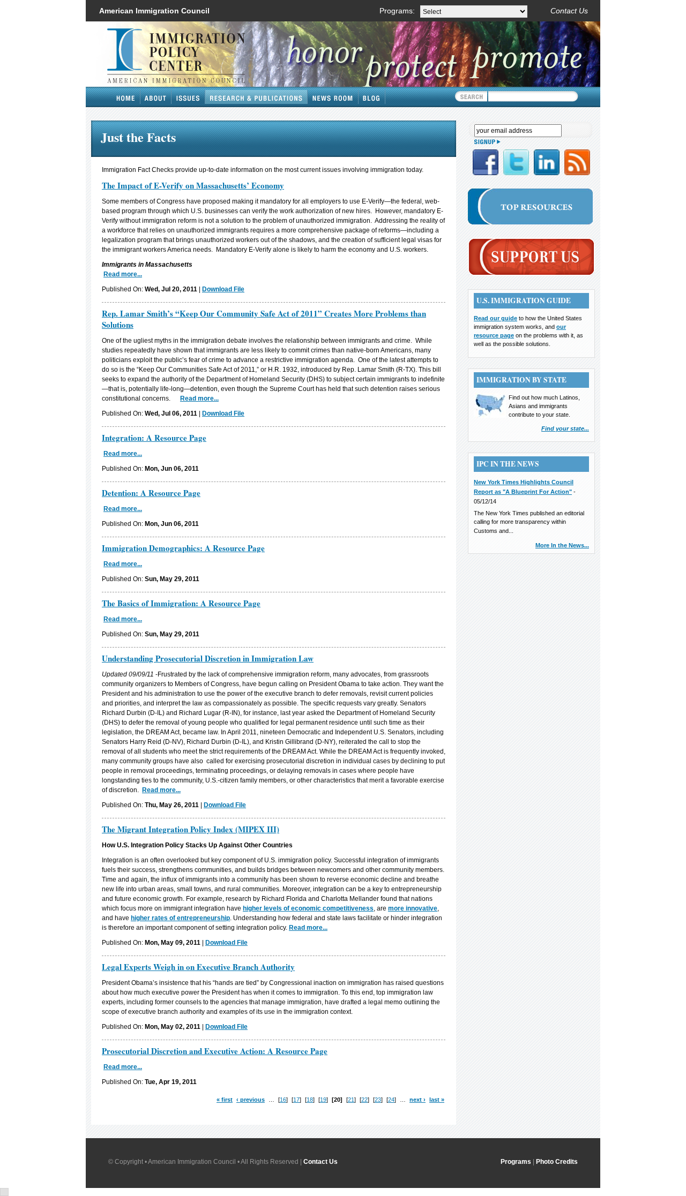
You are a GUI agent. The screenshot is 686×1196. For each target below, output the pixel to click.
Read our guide (495, 318)
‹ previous (250, 1099)
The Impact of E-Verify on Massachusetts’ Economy (193, 185)
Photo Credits (557, 1161)
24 (391, 1099)
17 (296, 1099)
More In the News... (562, 545)
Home (125, 97)
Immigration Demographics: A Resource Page (183, 548)
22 (364, 1099)
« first (225, 1099)
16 (283, 1099)
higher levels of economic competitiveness (308, 908)
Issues (188, 97)
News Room (333, 97)
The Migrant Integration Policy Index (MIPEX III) (190, 829)
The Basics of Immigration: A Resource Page (181, 603)
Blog (372, 97)
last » (436, 1099)
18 (310, 1099)
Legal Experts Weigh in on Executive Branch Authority (198, 967)
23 (378, 1099)
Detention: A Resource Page (151, 493)
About (156, 97)
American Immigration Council (154, 10)
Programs (516, 1161)
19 (323, 1099)
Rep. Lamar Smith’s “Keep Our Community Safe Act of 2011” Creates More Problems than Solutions (264, 318)
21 (351, 1099)
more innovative (412, 908)
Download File (223, 289)
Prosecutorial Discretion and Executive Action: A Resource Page (214, 1051)
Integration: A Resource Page (154, 437)
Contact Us (569, 10)
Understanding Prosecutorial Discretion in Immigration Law (208, 658)
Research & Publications (256, 97)
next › (417, 1099)
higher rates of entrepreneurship (180, 918)
